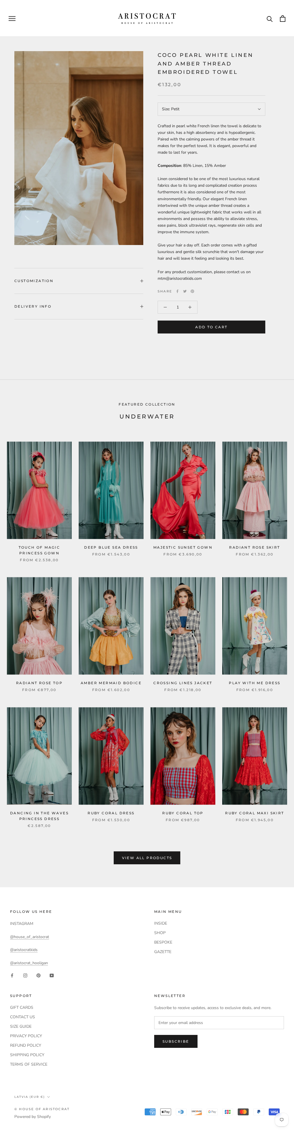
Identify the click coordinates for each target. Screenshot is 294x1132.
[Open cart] (282, 18)
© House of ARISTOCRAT (41, 1109)
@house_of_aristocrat (29, 937)
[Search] (270, 19)
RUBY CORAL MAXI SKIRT (254, 813)
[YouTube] (52, 975)
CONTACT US (22, 1017)
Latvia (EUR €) (29, 1097)
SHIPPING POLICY (27, 1055)
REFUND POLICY (25, 1045)
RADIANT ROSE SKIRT (254, 547)
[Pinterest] (192, 291)
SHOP (160, 933)
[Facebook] (177, 291)
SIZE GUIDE (21, 1026)
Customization (33, 281)
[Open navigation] (12, 18)
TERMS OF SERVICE (28, 1064)
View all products (147, 858)
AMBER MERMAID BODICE (111, 683)
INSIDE (160, 923)
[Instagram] (25, 975)
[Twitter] (185, 291)
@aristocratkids (24, 949)
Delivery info (32, 306)
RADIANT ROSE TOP (39, 683)
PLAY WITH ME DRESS (254, 683)
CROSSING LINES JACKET (182, 683)
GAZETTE (162, 951)
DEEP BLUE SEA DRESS (111, 547)
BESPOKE (163, 942)
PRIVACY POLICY (26, 1036)
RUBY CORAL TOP (183, 813)
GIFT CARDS (21, 1007)
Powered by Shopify (32, 1116)
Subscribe (176, 1041)
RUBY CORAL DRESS (111, 813)
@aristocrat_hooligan (29, 963)
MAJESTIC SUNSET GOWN (182, 547)
